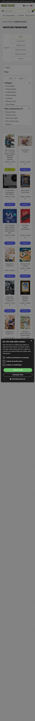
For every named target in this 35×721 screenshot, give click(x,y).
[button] (17, 379)
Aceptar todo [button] (18, 370)
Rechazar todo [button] (17, 375)
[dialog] (17, 360)
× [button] (31, 341)
